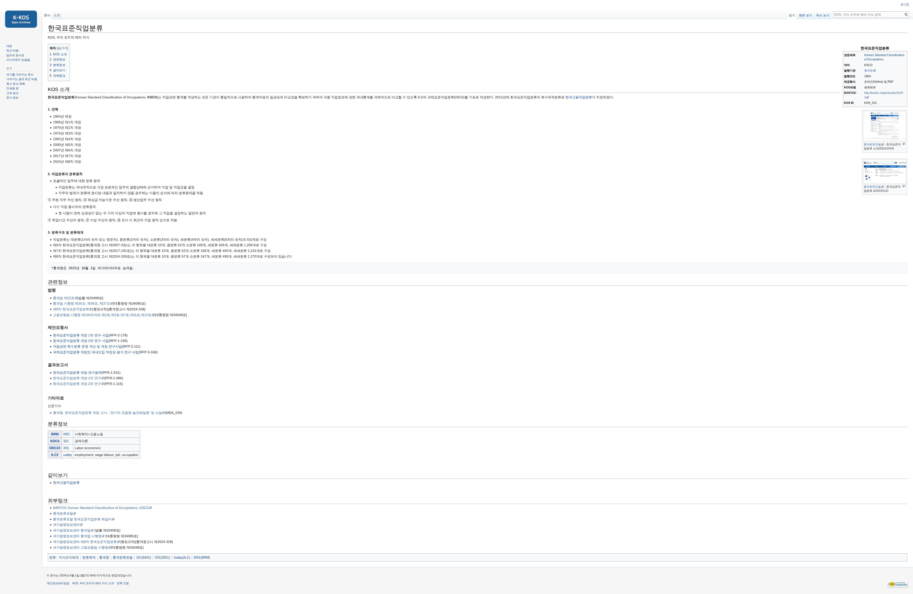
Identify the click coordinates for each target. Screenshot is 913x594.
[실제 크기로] (904, 144)
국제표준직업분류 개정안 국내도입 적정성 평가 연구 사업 (96, 352)
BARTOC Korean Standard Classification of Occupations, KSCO (101, 508)
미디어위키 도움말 (18, 60)
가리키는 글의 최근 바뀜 (21, 79)
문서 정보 (12, 97)
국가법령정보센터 (66, 525)
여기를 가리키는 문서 (20, 74)
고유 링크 (12, 93)
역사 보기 (822, 15)
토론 (57, 15)
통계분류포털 (872, 144)
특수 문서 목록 (15, 84)
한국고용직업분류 (578, 97)
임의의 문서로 (15, 55)
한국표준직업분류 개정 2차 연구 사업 (81, 341)
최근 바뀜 (12, 50)
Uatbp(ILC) (182, 557)
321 (66, 441)
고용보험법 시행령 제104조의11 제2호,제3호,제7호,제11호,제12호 (102, 315)
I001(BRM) (202, 557)
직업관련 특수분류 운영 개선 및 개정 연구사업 (87, 346)
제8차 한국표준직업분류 (71, 309)
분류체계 (89, 557)
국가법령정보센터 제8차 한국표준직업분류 (85, 542)
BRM (55, 434)
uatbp (67, 455)
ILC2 (54, 455)
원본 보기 (805, 15)
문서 (47, 15)
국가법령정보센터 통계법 (72, 530)
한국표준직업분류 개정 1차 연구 (77, 378)
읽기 (792, 15)
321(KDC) (143, 557)
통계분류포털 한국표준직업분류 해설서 (82, 519)
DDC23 (54, 448)
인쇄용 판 (12, 88)
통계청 (868, 70)
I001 (66, 434)
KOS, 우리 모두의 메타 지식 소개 (93, 583)
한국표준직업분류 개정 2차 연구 (77, 384)
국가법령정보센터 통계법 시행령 (77, 536)
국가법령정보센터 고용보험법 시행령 (80, 547)
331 (66, 448)
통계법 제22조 (63, 298)
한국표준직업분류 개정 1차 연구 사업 (81, 335)
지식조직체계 (69, 557)
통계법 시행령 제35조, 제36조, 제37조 (81, 303)
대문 (9, 46)
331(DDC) (162, 557)
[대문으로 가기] (21, 19)
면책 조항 (123, 583)
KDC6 (54, 441)
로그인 (905, 4)
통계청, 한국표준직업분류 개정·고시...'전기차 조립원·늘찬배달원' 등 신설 (107, 413)
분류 (52, 557)
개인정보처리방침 (58, 583)
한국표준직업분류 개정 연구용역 (77, 372)
